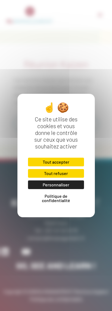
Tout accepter (56, 161)
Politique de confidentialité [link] (56, 198)
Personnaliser (56, 184)
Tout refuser (56, 173)
